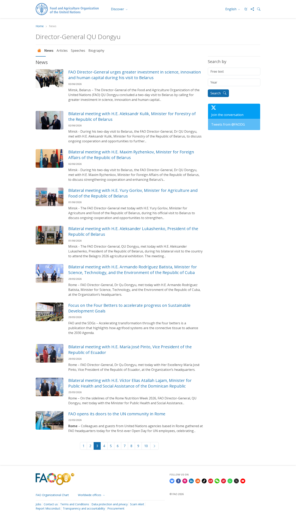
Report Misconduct (48, 508)
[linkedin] (191, 480)
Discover (118, 9)
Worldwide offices (90, 495)
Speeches (78, 50)
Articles (62, 50)
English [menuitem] (231, 9)
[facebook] (178, 480)
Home (40, 26)
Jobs (38, 504)
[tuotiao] (210, 480)
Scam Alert (137, 504)
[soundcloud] (197, 480)
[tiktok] (204, 480)
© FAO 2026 (177, 494)
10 (146, 446)
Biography (96, 50)
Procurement (115, 508)
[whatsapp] (230, 480)
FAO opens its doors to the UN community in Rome (116, 414)
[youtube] (242, 480)
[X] (236, 480)
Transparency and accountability (84, 508)
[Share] (250, 9)
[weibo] (223, 480)
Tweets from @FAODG (228, 124)
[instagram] (184, 480)
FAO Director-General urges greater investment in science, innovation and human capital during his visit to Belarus (134, 74)
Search (215, 93)
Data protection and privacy (109, 504)
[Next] (154, 446)
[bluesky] (172, 480)
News (48, 50)
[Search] (257, 9)
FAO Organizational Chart (52, 495)
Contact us (51, 504)
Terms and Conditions (74, 504)
